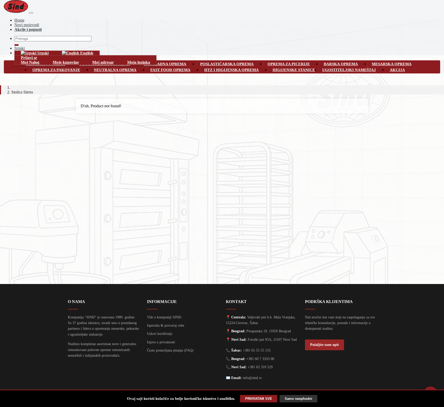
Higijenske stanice (294, 70)
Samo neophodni (298, 399)
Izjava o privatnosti (161, 342)
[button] (193, 64)
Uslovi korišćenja (159, 334)
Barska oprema (341, 64)
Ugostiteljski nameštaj (349, 70)
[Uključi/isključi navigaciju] (31, 13)
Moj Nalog (30, 62)
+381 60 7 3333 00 (260, 359)
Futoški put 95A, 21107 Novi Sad (272, 340)
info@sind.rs (252, 378)
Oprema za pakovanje (56, 70)
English (86, 53)
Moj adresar (103, 62)
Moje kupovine (66, 62)
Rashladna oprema (165, 64)
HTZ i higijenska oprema (231, 70)
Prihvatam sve (258, 399)
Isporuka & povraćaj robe (165, 325)
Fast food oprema (170, 70)
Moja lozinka (138, 62)
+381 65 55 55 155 (257, 350)
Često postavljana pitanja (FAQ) (170, 350)
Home (19, 20)
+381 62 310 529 (260, 367)
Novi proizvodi (26, 25)
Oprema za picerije (288, 64)
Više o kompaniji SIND (164, 317)
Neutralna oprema (115, 70)
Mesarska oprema (392, 64)
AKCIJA (397, 70)
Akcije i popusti (28, 29)
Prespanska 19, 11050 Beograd (268, 331)
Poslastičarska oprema (227, 64)
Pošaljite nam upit (324, 345)
